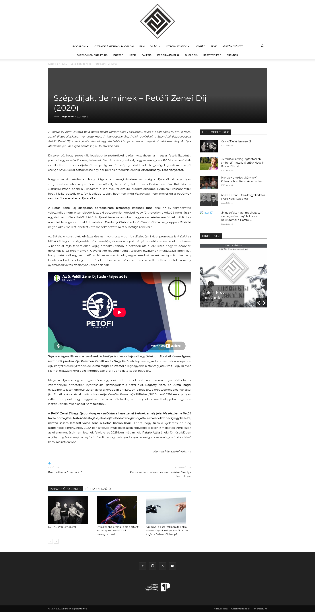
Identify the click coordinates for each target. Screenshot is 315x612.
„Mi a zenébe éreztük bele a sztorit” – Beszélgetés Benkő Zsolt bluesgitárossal (119, 530)
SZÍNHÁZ (200, 46)
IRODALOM (79, 46)
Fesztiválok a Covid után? (65, 472)
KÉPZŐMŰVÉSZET (233, 46)
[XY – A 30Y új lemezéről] (70, 510)
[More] (119, 463)
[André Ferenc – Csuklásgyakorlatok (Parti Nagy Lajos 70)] (209, 199)
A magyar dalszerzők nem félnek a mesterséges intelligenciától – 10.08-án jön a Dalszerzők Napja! (167, 530)
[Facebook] (142, 566)
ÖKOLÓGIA (191, 55)
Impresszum (260, 608)
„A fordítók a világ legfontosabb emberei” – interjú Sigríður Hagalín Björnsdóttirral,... (242, 162)
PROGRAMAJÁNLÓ (168, 55)
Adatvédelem (221, 608)
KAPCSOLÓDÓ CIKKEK (65, 489)
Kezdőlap (53, 63)
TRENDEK (232, 55)
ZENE (214, 46)
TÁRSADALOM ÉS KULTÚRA (92, 55)
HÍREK (132, 55)
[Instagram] (152, 566)
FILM (142, 46)
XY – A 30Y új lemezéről (62, 526)
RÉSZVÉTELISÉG (212, 55)
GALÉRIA (146, 55)
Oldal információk (240, 608)
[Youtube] (172, 566)
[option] (233, 275)
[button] (262, 46)
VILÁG (153, 46)
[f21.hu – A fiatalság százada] (157, 21)
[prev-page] (50, 541)
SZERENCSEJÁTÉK (176, 46)
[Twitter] (162, 566)
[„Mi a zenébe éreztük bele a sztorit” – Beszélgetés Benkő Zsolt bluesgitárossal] (119, 510)
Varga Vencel (67, 116)
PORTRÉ (118, 55)
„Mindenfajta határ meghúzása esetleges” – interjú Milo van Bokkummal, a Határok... (240, 216)
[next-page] (56, 541)
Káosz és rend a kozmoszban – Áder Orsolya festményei (160, 474)
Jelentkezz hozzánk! (214, 295)
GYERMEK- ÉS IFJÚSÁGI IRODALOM (114, 46)
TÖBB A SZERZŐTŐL (98, 489)
